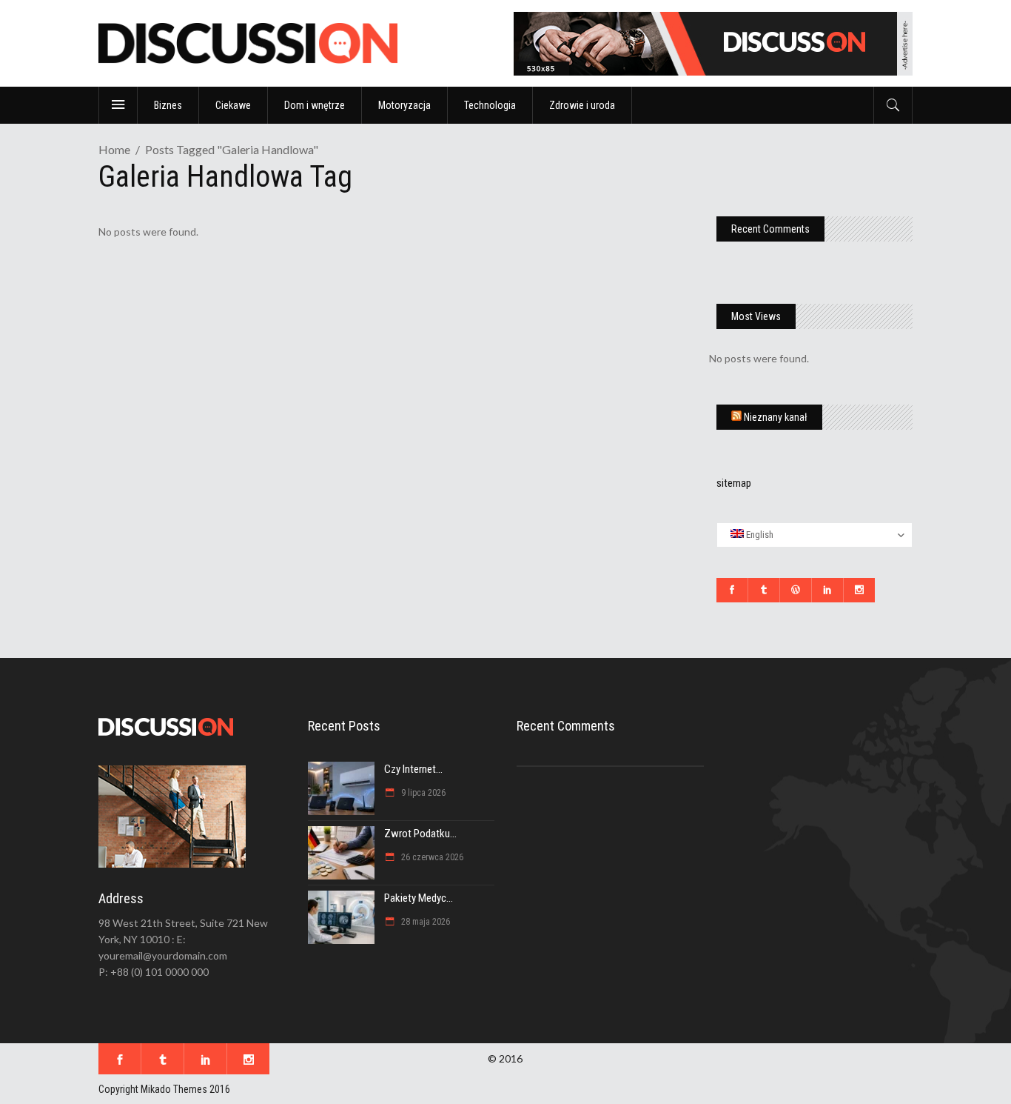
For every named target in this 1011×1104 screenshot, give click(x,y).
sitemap (733, 483)
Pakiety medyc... (418, 898)
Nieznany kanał (775, 417)
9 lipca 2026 (422, 793)
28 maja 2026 (424, 922)
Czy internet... (413, 769)
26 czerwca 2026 (431, 857)
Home (114, 149)
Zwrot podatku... (420, 833)
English (758, 534)
